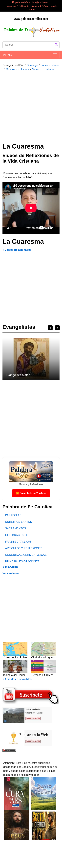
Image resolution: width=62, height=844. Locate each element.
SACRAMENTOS (15, 528)
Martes (55, 65)
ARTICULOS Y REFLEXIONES (23, 548)
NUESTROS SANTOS (18, 521)
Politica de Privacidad (30, 6)
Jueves (25, 69)
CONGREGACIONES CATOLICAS (26, 554)
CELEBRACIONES (16, 535)
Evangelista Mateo (18, 375)
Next (57, 327)
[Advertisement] (31, 105)
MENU (7, 55)
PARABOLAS (13, 515)
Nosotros (11, 6)
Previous (50, 327)
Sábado (49, 69)
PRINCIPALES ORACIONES (22, 561)
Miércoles (11, 69)
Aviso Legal (49, 6)
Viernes (36, 69)
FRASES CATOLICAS (18, 541)
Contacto (31, 9)
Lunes (44, 65)
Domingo (32, 65)
